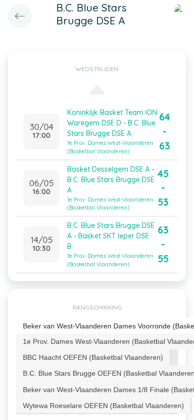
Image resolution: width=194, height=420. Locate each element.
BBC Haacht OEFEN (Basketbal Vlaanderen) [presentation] (93, 357)
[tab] (93, 357)
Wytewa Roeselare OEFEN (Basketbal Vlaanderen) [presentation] (103, 406)
